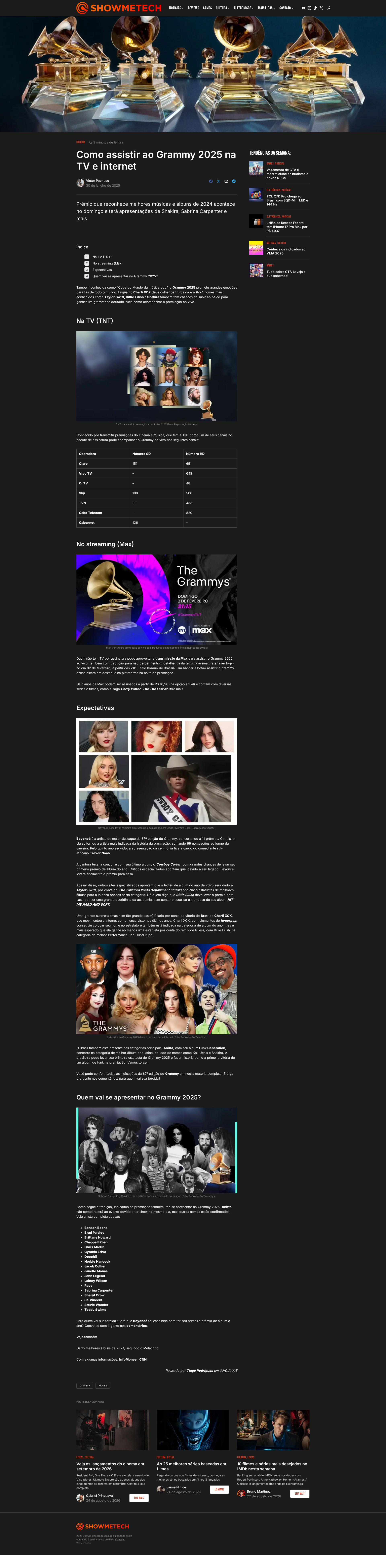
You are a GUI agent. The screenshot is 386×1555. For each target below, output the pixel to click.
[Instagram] (309, 8)
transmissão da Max (171, 658)
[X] (321, 8)
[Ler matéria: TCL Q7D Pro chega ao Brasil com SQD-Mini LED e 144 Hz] (256, 195)
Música (103, 1385)
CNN (143, 1359)
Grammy (85, 1385)
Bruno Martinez (259, 1491)
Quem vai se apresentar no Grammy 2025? (125, 276)
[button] (328, 8)
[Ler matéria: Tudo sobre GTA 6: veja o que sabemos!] (256, 270)
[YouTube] (303, 8)
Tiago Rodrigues (200, 1371)
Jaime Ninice (176, 1487)
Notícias (279, 164)
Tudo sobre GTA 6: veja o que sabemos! (286, 274)
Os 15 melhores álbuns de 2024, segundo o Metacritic (117, 1348)
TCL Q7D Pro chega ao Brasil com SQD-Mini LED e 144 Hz (287, 200)
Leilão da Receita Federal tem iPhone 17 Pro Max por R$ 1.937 (287, 227)
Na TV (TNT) (102, 257)
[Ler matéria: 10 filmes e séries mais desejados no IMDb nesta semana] (273, 1430)
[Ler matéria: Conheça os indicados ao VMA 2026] (256, 248)
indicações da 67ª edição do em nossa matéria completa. (171, 1074)
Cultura (80, 142)
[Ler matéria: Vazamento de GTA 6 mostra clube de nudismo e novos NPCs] (256, 168)
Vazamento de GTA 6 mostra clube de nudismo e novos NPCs (287, 174)
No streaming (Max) (107, 263)
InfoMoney (128, 1359)
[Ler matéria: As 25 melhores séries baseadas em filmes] (193, 1430)
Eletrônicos (273, 190)
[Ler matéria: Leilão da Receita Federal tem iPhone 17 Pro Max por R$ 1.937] (256, 221)
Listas (79, 1457)
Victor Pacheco (97, 181)
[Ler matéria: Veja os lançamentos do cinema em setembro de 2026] (112, 1430)
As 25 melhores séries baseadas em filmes (191, 1466)
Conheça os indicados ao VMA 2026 (286, 251)
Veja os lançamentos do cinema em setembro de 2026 (110, 1466)
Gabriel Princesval (100, 1496)
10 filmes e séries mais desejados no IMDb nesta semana (272, 1466)
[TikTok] (315, 8)
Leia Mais (139, 1498)
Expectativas (102, 270)
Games (270, 164)
